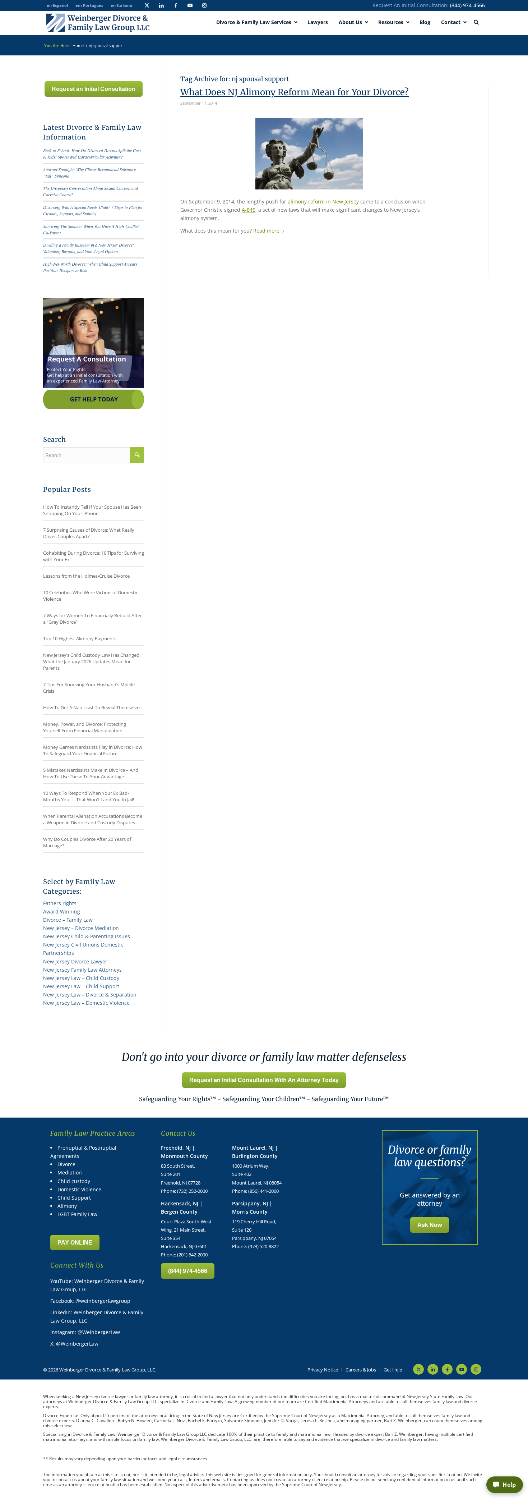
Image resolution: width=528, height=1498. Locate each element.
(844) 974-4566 (467, 5)
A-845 (248, 209)
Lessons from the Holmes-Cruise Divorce (86, 576)
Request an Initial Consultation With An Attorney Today (264, 1080)
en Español (57, 5)
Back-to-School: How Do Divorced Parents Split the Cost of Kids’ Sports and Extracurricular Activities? (92, 153)
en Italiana (121, 5)
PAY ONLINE (74, 1243)
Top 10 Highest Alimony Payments (79, 638)
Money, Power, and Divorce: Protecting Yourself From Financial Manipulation (84, 727)
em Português (89, 5)
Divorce (66, 1164)
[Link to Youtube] (190, 5)
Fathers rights (60, 903)
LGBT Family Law (77, 1214)
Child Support (74, 1197)
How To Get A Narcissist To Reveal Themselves (92, 707)
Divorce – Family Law (68, 919)
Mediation (69, 1172)
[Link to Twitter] (147, 5)
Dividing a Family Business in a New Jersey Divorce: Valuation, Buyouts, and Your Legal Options (88, 248)
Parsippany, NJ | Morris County (252, 1207)
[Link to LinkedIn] (161, 5)
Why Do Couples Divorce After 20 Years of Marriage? (87, 842)
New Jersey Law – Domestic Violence (86, 1002)
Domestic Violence (79, 1189)
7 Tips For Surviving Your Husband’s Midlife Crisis (89, 687)
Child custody (73, 1181)
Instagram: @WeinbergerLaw (85, 1332)
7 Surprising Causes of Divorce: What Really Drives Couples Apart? (88, 533)
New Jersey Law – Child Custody (81, 978)
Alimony (67, 1205)
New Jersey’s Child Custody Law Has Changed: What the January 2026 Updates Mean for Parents (91, 661)
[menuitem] (323, 1369)
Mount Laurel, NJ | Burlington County (255, 1151)
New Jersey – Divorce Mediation (81, 928)
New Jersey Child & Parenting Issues (86, 936)
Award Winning (61, 911)
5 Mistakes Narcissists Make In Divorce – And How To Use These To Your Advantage (90, 773)
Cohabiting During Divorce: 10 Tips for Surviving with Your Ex (93, 556)
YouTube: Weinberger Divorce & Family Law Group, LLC (97, 1285)
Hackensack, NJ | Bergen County (182, 1207)
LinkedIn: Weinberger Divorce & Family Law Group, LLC (96, 1316)
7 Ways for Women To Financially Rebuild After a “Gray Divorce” (92, 618)
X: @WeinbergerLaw (74, 1343)
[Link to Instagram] (204, 5)
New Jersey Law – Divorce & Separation (89, 994)
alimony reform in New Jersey (323, 201)
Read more (266, 230)
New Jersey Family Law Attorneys (82, 969)
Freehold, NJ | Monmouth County (184, 1151)
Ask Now (429, 1225)
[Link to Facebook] (175, 5)
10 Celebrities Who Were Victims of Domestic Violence (90, 595)
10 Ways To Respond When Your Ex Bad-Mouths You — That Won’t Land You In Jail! (88, 796)
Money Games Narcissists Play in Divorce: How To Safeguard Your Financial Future (92, 750)
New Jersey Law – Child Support (81, 986)
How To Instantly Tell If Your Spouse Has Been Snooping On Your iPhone (92, 510)
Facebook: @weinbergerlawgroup (90, 1300)
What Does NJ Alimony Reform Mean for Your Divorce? (294, 92)
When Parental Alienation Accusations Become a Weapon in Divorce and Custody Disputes (92, 819)
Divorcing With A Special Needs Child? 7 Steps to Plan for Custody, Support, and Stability (93, 210)
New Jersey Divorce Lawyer (75, 961)
